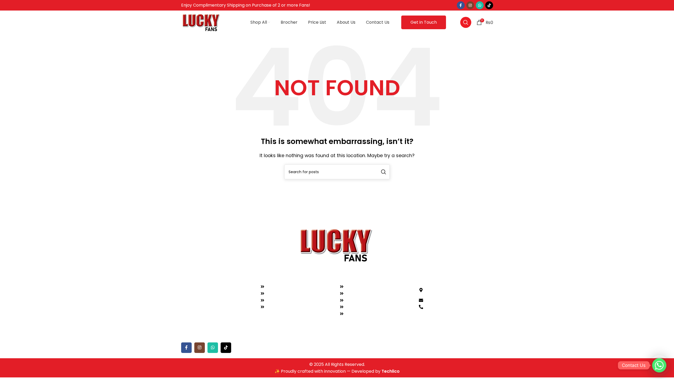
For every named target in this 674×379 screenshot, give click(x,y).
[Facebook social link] (461, 5)
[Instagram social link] (470, 5)
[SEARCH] (384, 171)
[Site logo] (201, 22)
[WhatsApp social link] (480, 5)
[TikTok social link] (489, 5)
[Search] (466, 22)
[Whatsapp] (659, 365)
